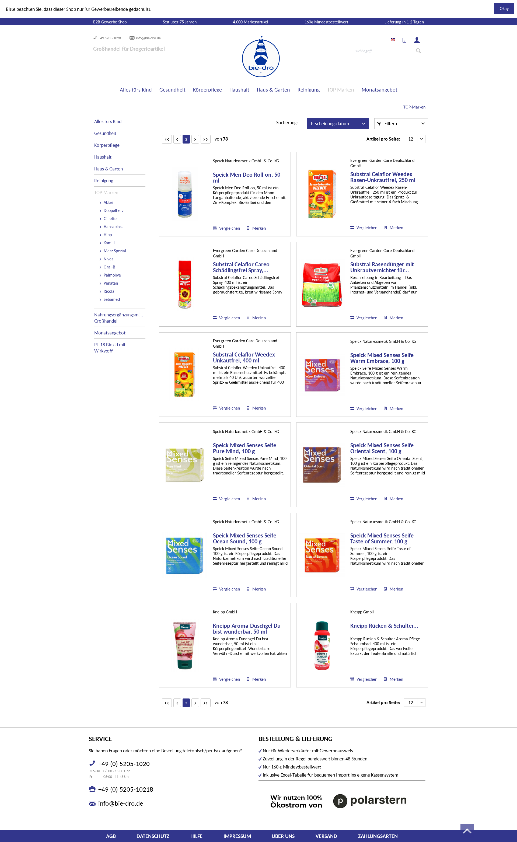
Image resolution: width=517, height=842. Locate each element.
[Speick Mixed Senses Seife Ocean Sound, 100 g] (185, 555)
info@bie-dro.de (148, 38)
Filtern (390, 123)
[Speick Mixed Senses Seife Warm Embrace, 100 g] (322, 375)
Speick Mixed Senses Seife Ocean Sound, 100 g (244, 538)
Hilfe (196, 836)
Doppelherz (113, 210)
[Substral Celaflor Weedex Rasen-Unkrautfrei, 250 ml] (322, 194)
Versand (326, 836)
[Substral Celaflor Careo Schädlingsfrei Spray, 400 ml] (185, 284)
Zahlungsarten (378, 836)
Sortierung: (287, 122)
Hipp (107, 234)
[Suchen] (418, 51)
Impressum (237, 836)
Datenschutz (153, 836)
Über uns (283, 836)
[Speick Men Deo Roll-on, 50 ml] (185, 195)
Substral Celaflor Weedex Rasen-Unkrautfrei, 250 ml (382, 177)
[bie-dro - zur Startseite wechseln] (244, 56)
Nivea (108, 258)
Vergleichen (229, 228)
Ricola (108, 291)
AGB (111, 836)
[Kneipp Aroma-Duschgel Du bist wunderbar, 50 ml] (185, 646)
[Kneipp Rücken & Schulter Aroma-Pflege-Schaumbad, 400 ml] (322, 646)
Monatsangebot (109, 333)
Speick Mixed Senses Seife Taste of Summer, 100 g (382, 538)
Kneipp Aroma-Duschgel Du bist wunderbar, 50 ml (247, 629)
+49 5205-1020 (109, 38)
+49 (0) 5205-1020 (124, 763)
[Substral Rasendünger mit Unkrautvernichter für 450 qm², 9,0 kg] (322, 284)
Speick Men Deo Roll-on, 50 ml (246, 178)
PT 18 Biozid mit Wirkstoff (109, 347)
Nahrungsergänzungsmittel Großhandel (119, 318)
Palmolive (112, 275)
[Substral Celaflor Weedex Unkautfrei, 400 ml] (185, 374)
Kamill (109, 242)
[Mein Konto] (416, 40)
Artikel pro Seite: (383, 139)
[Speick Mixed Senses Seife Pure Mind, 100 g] (185, 465)
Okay (504, 8)
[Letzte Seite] (206, 139)
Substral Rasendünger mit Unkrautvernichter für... (382, 267)
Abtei (108, 202)
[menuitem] (404, 40)
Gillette (110, 218)
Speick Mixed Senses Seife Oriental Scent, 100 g (382, 448)
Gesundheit (105, 133)
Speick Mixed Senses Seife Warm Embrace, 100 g (382, 358)
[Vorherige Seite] (177, 139)
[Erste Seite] (167, 139)
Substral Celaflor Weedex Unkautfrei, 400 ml (244, 357)
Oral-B (109, 267)
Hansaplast (113, 226)
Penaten (110, 283)
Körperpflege (107, 145)
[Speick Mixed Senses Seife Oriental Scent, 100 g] (322, 465)
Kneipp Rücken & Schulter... (384, 626)
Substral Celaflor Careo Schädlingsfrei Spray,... (241, 267)
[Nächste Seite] (195, 139)
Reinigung (103, 180)
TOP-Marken (106, 192)
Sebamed (111, 299)
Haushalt (102, 157)
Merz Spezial (114, 250)
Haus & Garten (108, 169)
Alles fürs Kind (107, 121)
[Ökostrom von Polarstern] (341, 801)
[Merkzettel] (404, 40)
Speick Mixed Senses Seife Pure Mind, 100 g (244, 448)
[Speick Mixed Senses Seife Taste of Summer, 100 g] (322, 555)
